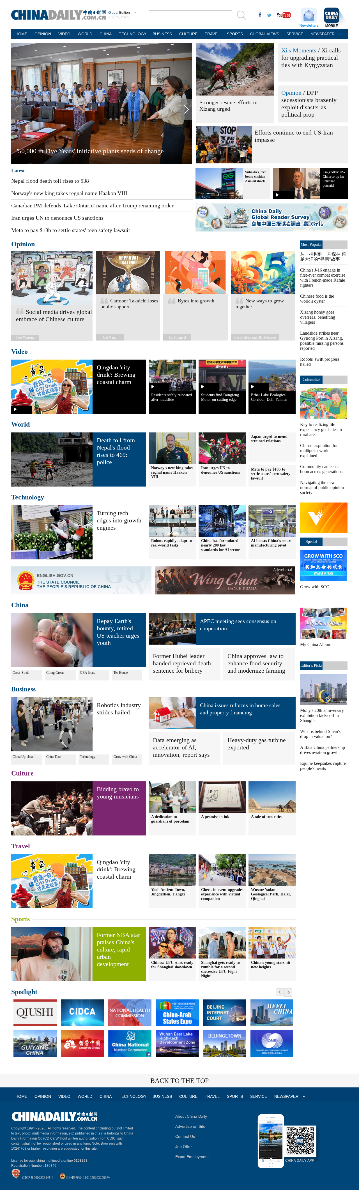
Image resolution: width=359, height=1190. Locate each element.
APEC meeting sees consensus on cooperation (238, 624)
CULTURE (188, 34)
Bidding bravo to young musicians (118, 793)
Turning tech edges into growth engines (119, 520)
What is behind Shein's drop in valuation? (320, 734)
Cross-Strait (21, 673)
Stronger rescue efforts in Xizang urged (228, 105)
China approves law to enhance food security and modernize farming (256, 663)
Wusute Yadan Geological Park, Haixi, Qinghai (271, 894)
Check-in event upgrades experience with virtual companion (222, 894)
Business (23, 689)
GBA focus (87, 673)
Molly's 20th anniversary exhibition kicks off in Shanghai (322, 715)
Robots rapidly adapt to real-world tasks (171, 543)
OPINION (42, 34)
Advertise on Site (190, 1126)
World (20, 424)
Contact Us (185, 1136)
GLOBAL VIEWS (264, 34)
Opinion (291, 92)
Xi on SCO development (50, 151)
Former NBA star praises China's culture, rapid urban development (118, 949)
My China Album (315, 644)
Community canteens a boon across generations (321, 469)
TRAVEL (212, 34)
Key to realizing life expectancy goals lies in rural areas (321, 429)
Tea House (121, 673)
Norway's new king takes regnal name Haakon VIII (69, 193)
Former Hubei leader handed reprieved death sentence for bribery (182, 663)
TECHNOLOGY (132, 34)
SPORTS (235, 34)
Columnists (311, 380)
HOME (21, 34)
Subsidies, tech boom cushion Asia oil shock (255, 176)
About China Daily (191, 1116)
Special (311, 542)
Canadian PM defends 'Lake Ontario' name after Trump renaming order (92, 205)
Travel (20, 846)
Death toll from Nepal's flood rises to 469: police (116, 451)
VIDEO (64, 34)
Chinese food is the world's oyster (317, 299)
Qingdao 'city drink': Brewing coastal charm (116, 374)
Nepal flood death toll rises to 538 (50, 181)
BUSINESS (162, 34)
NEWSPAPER (322, 34)
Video (19, 351)
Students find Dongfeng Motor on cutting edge (220, 397)
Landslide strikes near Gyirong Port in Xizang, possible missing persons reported (322, 341)
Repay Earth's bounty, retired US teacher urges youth (118, 631)
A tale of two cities (266, 817)
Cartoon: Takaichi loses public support (129, 303)
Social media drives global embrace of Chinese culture (54, 315)
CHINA (106, 34)
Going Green (55, 673)
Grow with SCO (315, 586)
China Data (53, 757)
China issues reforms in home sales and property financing (240, 709)
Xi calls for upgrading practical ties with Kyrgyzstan (311, 57)
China (20, 605)
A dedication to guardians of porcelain (170, 819)
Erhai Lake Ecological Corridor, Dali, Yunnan (269, 397)
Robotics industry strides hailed (119, 709)
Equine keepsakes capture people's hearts (323, 766)
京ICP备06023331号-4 (37, 1178)
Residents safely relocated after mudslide (171, 397)
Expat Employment (192, 1156)
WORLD (85, 34)
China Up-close (23, 757)
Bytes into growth (196, 301)
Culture (22, 773)
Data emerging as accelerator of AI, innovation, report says (181, 747)
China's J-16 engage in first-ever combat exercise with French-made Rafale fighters (322, 278)
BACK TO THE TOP (179, 1080)
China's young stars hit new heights (270, 964)
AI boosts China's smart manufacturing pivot (271, 543)
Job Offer (183, 1146)
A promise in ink (215, 817)
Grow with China (125, 757)
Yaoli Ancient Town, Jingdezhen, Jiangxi (168, 892)
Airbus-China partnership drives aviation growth (322, 750)
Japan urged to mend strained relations (269, 438)
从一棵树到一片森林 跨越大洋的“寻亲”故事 (323, 256)
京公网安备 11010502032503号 (87, 1178)
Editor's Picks (311, 665)
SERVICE (294, 34)
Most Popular (311, 244)
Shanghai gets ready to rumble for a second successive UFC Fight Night (220, 969)
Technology (27, 497)
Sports (20, 919)
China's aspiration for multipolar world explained (319, 450)
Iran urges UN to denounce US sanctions (57, 218)
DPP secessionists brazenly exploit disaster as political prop (309, 103)
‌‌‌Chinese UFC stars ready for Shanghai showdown (172, 964)
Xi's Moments (298, 50)
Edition (119, 13)
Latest (18, 170)
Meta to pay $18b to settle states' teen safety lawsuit (70, 230)
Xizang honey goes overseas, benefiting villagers (317, 317)
